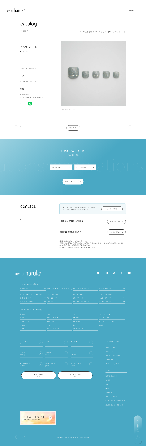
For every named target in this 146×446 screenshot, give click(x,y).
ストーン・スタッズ (27, 82)
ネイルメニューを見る (29, 69)
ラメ (37, 82)
